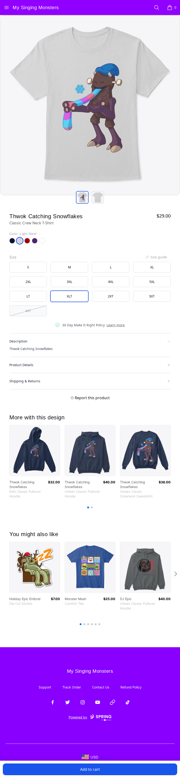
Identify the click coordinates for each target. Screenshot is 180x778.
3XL (69, 281)
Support (45, 687)
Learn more (116, 325)
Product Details (21, 365)
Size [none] (12, 257)
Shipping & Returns (24, 381)
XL (152, 267)
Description (18, 341)
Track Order (71, 687)
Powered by (78, 717)
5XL (152, 281)
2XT (110, 296)
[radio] (28, 267)
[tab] (82, 197)
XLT (69, 296)
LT (28, 296)
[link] (35, 450)
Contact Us (100, 687)
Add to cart (90, 769)
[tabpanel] (90, 105)
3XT (152, 296)
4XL (110, 281)
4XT (28, 310)
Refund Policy (131, 687)
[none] (156, 257)
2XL (28, 281)
